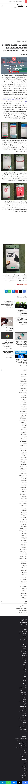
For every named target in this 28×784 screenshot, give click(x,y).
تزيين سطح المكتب (22, 720)
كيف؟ (25, 761)
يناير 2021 (24, 436)
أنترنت (24, 669)
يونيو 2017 (23, 535)
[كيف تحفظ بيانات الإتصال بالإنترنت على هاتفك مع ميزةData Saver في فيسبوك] (21, 354)
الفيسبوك (24, 694)
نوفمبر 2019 (23, 468)
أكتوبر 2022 (23, 388)
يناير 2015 (24, 597)
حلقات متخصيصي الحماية (20, 738)
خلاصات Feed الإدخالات (21, 608)
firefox (24, 648)
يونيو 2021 (23, 425)
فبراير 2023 (23, 383)
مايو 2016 (24, 565)
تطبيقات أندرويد (23, 622)
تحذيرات (24, 715)
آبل (25, 660)
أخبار (25, 662)
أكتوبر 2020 (23, 443)
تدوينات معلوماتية (22, 717)
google (24, 653)
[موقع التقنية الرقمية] (19, 6)
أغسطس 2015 (22, 586)
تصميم (24, 722)
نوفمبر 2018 (23, 496)
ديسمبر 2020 (23, 438)
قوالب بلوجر (23, 759)
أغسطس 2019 (22, 475)
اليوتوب (24, 703)
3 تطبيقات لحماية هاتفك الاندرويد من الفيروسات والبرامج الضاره (21, 311)
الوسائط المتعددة (22, 701)
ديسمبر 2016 (23, 549)
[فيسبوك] (24, 291)
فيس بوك (24, 756)
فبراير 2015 (23, 595)
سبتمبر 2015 (23, 584)
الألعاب (24, 683)
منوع (25, 773)
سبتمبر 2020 (23, 445)
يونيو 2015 (23, 590)
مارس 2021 (23, 432)
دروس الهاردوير (22, 743)
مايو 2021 (24, 427)
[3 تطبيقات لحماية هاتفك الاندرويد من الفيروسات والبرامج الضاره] (21, 305)
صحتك (24, 752)
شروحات (24, 750)
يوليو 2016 (23, 561)
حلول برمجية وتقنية (21, 740)
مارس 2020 (23, 459)
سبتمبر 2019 (23, 473)
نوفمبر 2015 (23, 579)
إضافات (24, 678)
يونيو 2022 (23, 397)
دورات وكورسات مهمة (21, 747)
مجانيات (24, 768)
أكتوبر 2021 (23, 415)
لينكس (24, 763)
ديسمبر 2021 (23, 411)
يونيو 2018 (23, 508)
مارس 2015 (23, 593)
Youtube (24, 657)
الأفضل (24, 680)
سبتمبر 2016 (23, 556)
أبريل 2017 (23, 540)
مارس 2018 (23, 514)
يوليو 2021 (23, 422)
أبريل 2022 (23, 402)
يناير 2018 (24, 519)
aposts (24, 644)
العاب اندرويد (24, 624)
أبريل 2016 (23, 567)
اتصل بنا (25, 636)
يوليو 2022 (23, 395)
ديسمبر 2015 (23, 577)
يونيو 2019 (23, 480)
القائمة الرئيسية (23, 620)
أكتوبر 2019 (23, 471)
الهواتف (24, 697)
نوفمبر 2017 (23, 524)
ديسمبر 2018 (23, 494)
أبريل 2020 (23, 457)
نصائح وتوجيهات (22, 777)
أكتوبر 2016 (23, 554)
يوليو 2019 (23, 478)
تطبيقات (24, 724)
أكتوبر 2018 (23, 498)
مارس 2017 (23, 542)
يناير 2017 (24, 547)
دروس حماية (23, 745)
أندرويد (24, 671)
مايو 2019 (24, 482)
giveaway (23, 651)
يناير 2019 (24, 491)
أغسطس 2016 (22, 558)
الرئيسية (24, 41)
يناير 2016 (24, 574)
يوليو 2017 (23, 533)
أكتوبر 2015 (23, 581)
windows (24, 655)
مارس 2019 (23, 487)
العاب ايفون (23, 692)
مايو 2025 (24, 379)
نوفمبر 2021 (23, 413)
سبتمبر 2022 (23, 390)
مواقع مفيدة (24, 626)
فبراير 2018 (23, 517)
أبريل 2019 (23, 485)
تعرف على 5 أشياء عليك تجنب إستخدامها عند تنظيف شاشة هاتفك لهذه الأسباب (7, 353)
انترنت (24, 708)
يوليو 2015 (23, 588)
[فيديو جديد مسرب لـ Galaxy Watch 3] (7, 321)
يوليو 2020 (23, 450)
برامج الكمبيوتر (22, 710)
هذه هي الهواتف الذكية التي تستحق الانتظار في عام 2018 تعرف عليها (21, 343)
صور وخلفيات (23, 754)
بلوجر (25, 713)
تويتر (25, 733)
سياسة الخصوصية (23, 633)
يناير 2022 (23, 408)
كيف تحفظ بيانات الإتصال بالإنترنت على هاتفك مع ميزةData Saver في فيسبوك (21, 362)
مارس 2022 (23, 404)
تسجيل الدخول (23, 605)
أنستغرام (24, 674)
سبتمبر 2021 (23, 418)
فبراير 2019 (23, 489)
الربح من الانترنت (23, 631)
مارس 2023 (23, 381)
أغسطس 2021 (22, 420)
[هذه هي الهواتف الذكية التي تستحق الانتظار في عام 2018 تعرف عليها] (21, 336)
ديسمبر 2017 (23, 521)
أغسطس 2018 (22, 503)
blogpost (19, 41)
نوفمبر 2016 (23, 551)
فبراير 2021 (23, 434)
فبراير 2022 (23, 406)
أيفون (25, 676)
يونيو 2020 (23, 452)
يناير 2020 (23, 464)
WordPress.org (22, 612)
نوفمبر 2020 (23, 441)
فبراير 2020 (23, 461)
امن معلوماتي (23, 706)
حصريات (24, 736)
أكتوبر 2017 (23, 526)
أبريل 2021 (23, 429)
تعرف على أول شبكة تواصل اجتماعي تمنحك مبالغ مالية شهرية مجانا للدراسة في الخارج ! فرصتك (21, 320)
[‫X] (20, 291)
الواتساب (24, 699)
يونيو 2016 (23, 563)
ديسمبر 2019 (23, 466)
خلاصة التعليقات (22, 610)
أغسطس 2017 (22, 531)
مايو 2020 (23, 455)
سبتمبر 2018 (23, 501)
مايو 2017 (24, 537)
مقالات (24, 770)
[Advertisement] (14, 25)
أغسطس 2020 (22, 448)
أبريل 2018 (23, 512)
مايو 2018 (24, 510)
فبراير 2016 (23, 572)
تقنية (25, 731)
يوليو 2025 (23, 374)
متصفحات (24, 766)
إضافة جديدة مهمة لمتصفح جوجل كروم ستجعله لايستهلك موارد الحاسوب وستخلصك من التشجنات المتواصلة (7, 343)
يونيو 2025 (23, 376)
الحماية (25, 629)
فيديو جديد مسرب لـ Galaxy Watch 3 (7, 327)
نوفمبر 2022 (23, 385)
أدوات (24, 667)
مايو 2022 (24, 399)
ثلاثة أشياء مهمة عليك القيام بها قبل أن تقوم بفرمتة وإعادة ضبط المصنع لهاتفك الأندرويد (7, 303)
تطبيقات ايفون (23, 729)
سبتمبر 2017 (23, 528)
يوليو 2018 (23, 505)
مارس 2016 (23, 570)
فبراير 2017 (23, 544)
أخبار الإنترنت (23, 664)
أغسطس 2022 (22, 392)
